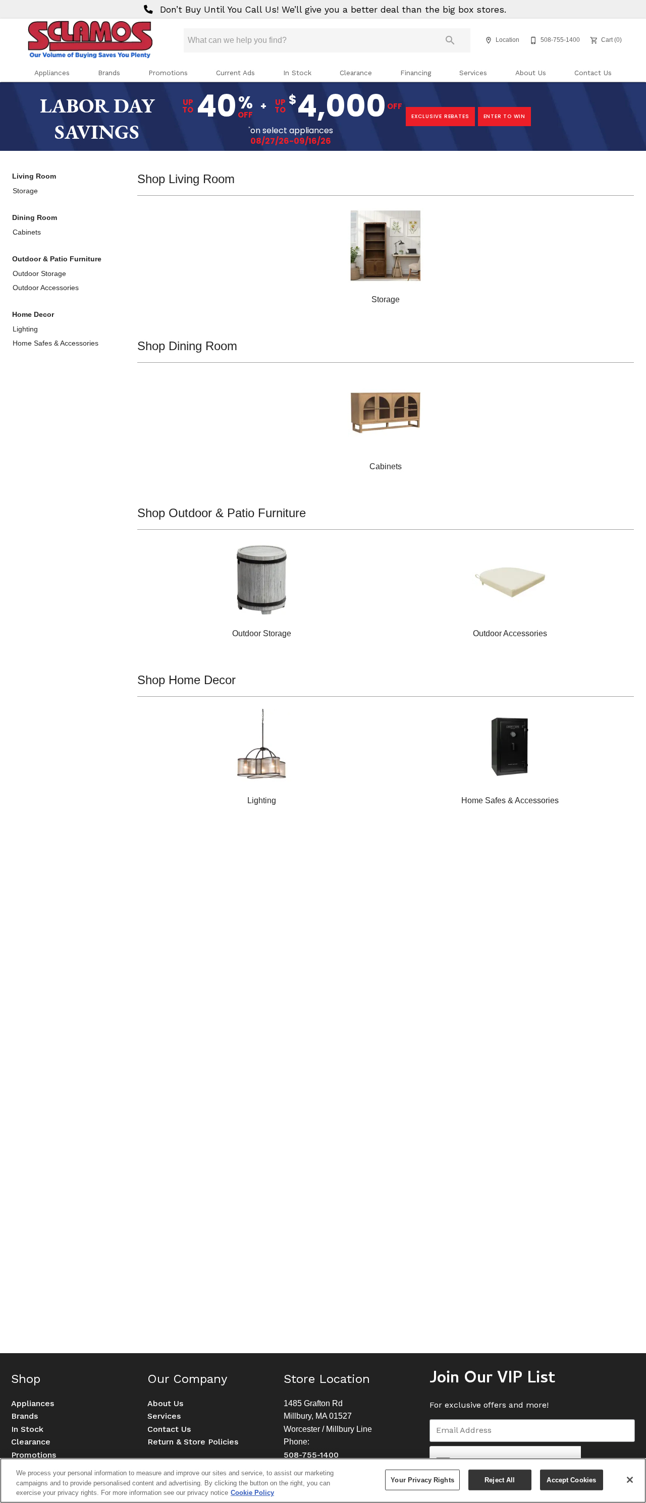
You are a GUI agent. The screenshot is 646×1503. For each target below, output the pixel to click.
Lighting (25, 329)
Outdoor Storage (39, 273)
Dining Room (34, 217)
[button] (488, 40)
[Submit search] (450, 40)
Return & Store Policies (192, 1441)
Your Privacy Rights (422, 1479)
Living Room (34, 176)
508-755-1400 (311, 1455)
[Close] (630, 1480)
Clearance (356, 73)
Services (473, 73)
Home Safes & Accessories (55, 343)
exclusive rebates (440, 116)
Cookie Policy (252, 1492)
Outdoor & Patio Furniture (56, 259)
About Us (530, 73)
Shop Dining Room (187, 346)
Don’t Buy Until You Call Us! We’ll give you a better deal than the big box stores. (331, 10)
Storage (25, 191)
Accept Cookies (571, 1479)
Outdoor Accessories (46, 288)
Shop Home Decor (186, 680)
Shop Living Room (186, 179)
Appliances (52, 73)
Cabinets (27, 232)
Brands (109, 73)
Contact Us (593, 73)
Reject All (499, 1479)
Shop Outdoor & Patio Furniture (221, 513)
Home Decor (33, 314)
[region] (323, 1480)
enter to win (504, 116)
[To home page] (89, 40)
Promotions (168, 73)
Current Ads (235, 73)
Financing (415, 73)
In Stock (297, 73)
